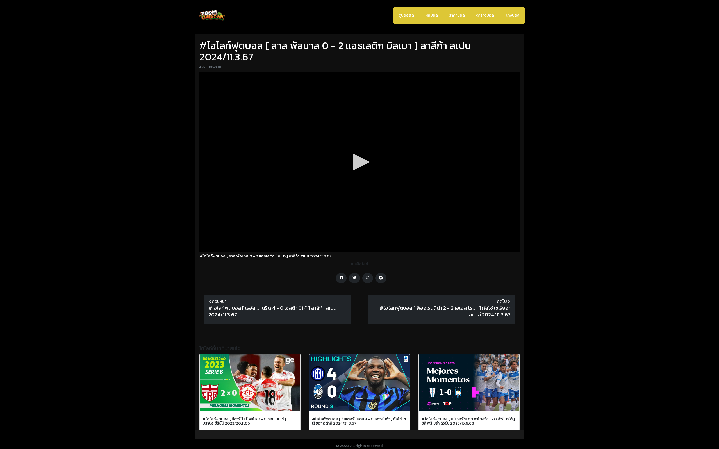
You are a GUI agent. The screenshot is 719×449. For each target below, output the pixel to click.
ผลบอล (431, 15)
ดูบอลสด (406, 15)
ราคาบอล (457, 15)
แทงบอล (512, 15)
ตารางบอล (485, 15)
